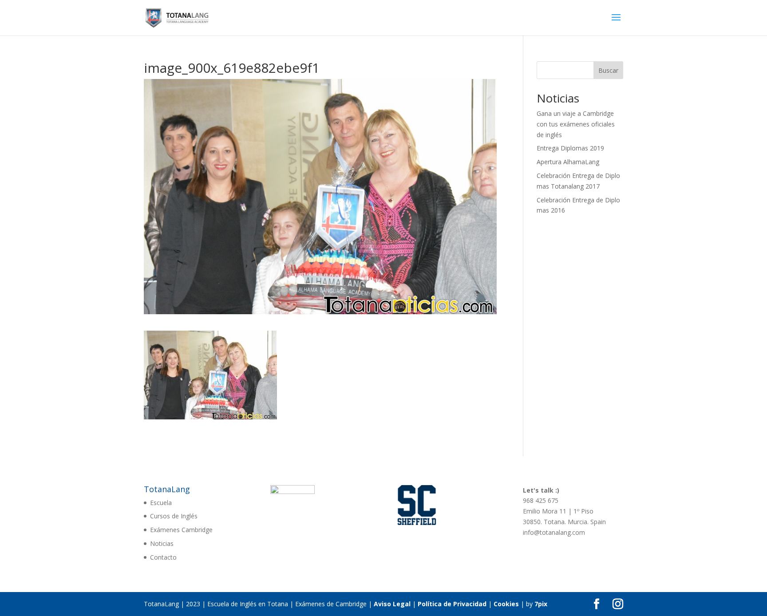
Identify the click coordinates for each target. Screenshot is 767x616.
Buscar (608, 70)
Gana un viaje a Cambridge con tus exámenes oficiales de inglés (576, 124)
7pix (540, 604)
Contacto (163, 557)
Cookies (506, 604)
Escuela (161, 502)
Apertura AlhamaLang (568, 162)
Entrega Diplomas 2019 (570, 148)
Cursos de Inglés (174, 516)
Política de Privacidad (452, 604)
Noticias (162, 543)
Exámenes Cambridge (181, 529)
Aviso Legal (392, 604)
